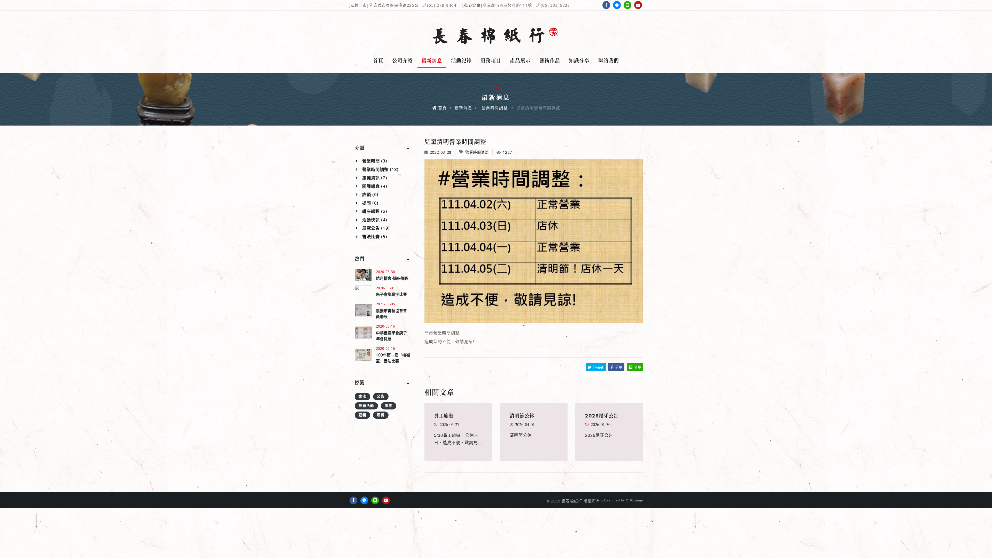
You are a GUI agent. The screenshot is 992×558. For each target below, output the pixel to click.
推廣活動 (366, 405)
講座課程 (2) (374, 211)
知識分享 (579, 60)
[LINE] (627, 5)
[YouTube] (638, 5)
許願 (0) (369, 194)
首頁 (378, 60)
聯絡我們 (608, 60)
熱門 (360, 259)
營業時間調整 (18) (380, 169)
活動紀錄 (461, 60)
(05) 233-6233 (555, 5)
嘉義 (362, 415)
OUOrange (634, 500)
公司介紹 (402, 60)
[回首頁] (496, 36)
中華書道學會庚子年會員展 (391, 335)
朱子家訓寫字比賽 (391, 294)
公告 (381, 396)
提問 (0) (369, 203)
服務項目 (491, 60)
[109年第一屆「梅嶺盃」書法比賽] (363, 355)
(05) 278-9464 (441, 5)
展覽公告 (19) (375, 228)
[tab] (383, 148)
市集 (388, 405)
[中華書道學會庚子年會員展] (363, 333)
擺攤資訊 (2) (374, 178)
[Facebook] (606, 5)
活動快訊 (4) (374, 220)
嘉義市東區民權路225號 (396, 5)
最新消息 (432, 60)
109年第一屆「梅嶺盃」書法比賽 (393, 357)
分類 (360, 148)
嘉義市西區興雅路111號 (509, 5)
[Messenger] (617, 5)
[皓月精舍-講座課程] (363, 275)
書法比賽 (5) (374, 236)
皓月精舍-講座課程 (392, 278)
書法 (362, 396)
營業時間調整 (495, 107)
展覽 (381, 415)
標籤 (360, 383)
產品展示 (520, 60)
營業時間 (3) (374, 161)
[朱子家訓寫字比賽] (363, 291)
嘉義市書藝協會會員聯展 (391, 313)
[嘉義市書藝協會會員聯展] (363, 310)
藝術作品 (549, 60)
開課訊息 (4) (374, 186)
